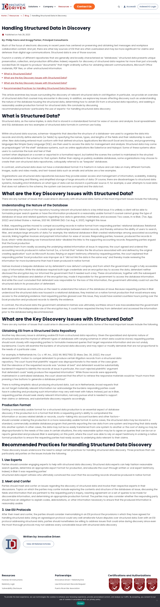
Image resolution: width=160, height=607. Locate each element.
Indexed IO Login (148, 6)
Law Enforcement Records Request (70, 584)
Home (4, 15)
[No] (157, 600)
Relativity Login (8, 584)
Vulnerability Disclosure (12, 588)
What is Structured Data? (18, 73)
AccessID (131, 7)
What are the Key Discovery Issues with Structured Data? (35, 77)
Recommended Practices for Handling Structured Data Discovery (40, 88)
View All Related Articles (38, 543)
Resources (63, 6)
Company (48, 6)
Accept (81, 603)
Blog (27, 15)
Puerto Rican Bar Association (67, 588)
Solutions (33, 6)
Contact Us (84, 6)
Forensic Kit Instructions (12, 580)
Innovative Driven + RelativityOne (69, 580)
